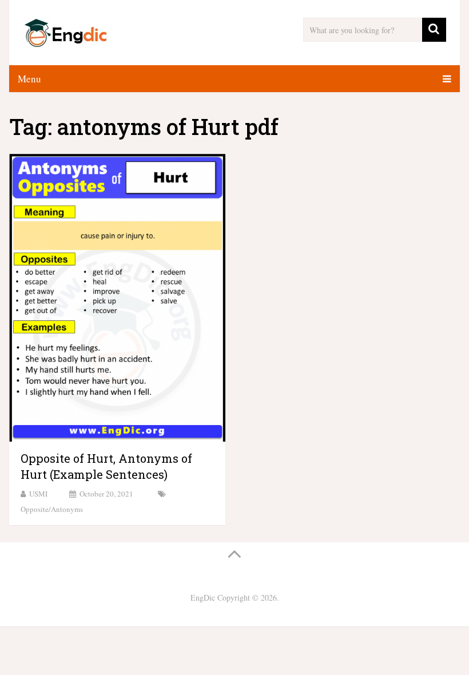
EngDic (202, 597)
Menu (29, 78)
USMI (38, 494)
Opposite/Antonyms (52, 509)
